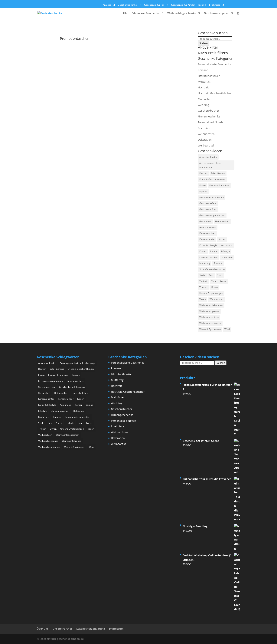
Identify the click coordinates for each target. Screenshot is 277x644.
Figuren (203, 191)
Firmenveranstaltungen (211, 197)
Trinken (203, 287)
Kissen (222, 239)
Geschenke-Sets (207, 203)
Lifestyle (225, 251)
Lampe (213, 251)
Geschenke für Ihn (154, 5)
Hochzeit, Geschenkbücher (214, 93)
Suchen (203, 43)
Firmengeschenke (209, 116)
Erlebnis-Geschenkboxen (212, 179)
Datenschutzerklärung (90, 628)
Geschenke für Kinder (183, 5)
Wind (227, 329)
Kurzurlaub (226, 245)
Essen (202, 185)
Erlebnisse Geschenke (145, 13)
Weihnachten (206, 134)
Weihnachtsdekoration (211, 305)
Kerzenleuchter (207, 233)
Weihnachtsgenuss (209, 311)
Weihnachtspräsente (210, 323)
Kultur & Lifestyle (208, 245)
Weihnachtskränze (209, 317)
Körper (203, 251)
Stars (220, 275)
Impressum (116, 628)
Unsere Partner (62, 628)
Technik (202, 5)
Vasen (202, 299)
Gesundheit (205, 221)
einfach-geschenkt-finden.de (65, 639)
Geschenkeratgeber (216, 13)
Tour (213, 281)
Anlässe (107, 5)
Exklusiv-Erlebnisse (219, 185)
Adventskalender (208, 157)
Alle (125, 13)
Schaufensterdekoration (212, 269)
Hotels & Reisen (207, 227)
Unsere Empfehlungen (211, 293)
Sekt (211, 275)
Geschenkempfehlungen (212, 215)
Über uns (42, 628)
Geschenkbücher (208, 110)
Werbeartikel (206, 145)
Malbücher (205, 99)
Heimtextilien (222, 221)
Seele (202, 275)
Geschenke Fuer (207, 209)
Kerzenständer (207, 239)
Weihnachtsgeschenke (181, 13)
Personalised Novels (210, 122)
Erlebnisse (214, 5)
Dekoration (205, 139)
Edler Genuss (218, 173)
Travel (223, 281)
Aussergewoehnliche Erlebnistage (210, 165)
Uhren (214, 287)
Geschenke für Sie (128, 5)
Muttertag (204, 81)
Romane (203, 70)
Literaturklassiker (209, 76)
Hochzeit (203, 87)
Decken (203, 173)
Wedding (203, 105)
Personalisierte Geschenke (214, 64)
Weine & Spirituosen (210, 329)
